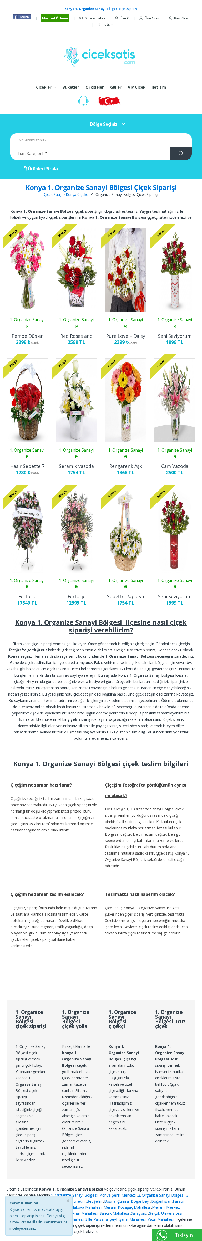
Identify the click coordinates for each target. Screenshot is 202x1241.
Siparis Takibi (95, 18)
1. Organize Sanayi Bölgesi (75, 1195)
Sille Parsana (97, 1219)
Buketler (70, 87)
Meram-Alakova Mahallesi (80, 1207)
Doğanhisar (161, 1201)
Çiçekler (44, 87)
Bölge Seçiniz (104, 124)
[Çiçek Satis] (101, 56)
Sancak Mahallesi (115, 1213)
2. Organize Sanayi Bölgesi (161, 1195)
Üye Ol (125, 18)
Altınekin (78, 1201)
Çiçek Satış (53, 194)
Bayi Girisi (181, 18)
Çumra (123, 1201)
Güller (116, 87)
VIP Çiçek (136, 87)
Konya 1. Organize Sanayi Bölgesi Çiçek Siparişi (101, 187)
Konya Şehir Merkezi (118, 1195)
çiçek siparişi (101, 9)
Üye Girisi (152, 18)
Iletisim (108, 24)
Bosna (110, 1201)
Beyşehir (95, 1201)
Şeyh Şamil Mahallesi (128, 1219)
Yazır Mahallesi (161, 1219)
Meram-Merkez (166, 1207)
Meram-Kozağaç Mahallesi (127, 1207)
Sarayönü (139, 1213)
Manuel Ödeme (55, 18)
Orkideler (94, 87)
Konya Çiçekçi (77, 194)
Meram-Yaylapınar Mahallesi (73, 1213)
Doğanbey (140, 1201)
